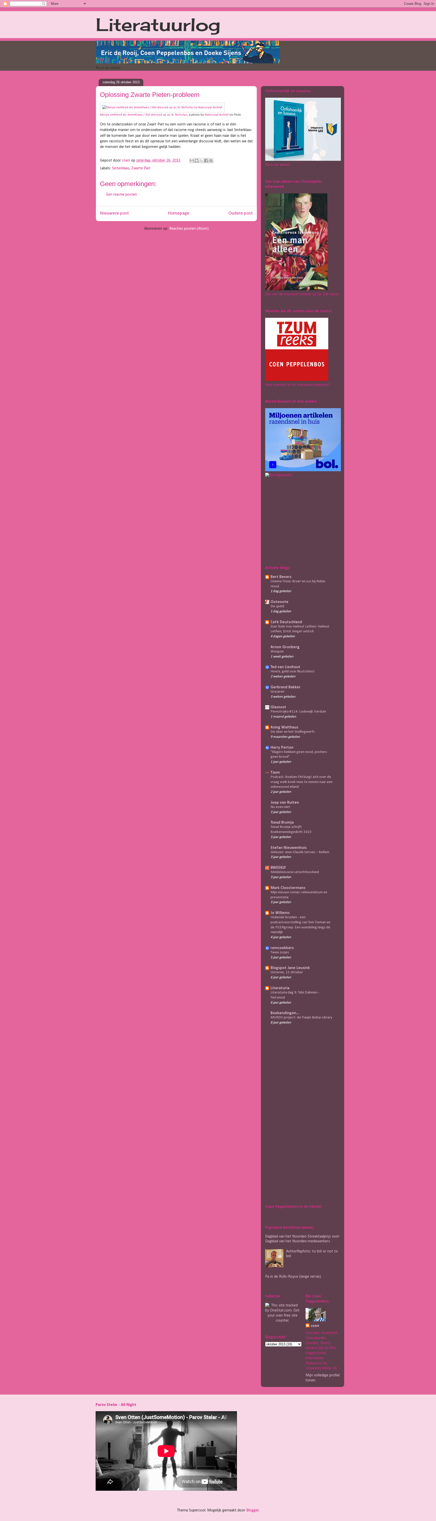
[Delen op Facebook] (206, 160)
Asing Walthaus (284, 727)
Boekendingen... (284, 1013)
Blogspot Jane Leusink (290, 968)
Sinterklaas (120, 168)
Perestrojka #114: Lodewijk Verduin (298, 712)
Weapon (277, 651)
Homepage (178, 213)
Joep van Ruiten (284, 803)
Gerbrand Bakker (285, 687)
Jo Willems (280, 913)
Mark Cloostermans (287, 888)
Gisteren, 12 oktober (286, 972)
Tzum (275, 773)
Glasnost (278, 707)
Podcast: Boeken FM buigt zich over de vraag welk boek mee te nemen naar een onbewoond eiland (301, 782)
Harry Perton (281, 748)
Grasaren (277, 692)
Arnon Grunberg (284, 647)
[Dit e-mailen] (191, 160)
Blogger (252, 1510)
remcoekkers (282, 948)
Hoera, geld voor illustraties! (292, 671)
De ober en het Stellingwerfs (292, 732)
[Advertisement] (296, 520)
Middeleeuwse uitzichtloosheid (294, 872)
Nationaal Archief (217, 114)
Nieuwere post (114, 213)
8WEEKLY (278, 868)
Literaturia (279, 988)
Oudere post (240, 213)
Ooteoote (279, 602)
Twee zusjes (279, 952)
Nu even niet (280, 807)
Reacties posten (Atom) (189, 229)
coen (126, 161)
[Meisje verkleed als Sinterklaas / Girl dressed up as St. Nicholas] (162, 107)
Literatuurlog (158, 24)
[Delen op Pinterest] (210, 160)
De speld (277, 606)
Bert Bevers (280, 577)
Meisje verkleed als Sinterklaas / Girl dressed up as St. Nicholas (143, 114)
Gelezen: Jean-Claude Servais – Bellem (299, 852)
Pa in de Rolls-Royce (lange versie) (293, 1277)
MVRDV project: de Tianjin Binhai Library (301, 1017)
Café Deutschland (286, 622)
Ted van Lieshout (285, 667)
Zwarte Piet (140, 168)
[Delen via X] (201, 160)
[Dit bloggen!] (196, 160)
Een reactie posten (121, 195)
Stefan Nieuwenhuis (288, 848)
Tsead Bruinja (282, 823)
